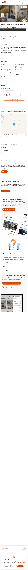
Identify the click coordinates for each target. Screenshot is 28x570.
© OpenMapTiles (15, 134)
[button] (15, 2)
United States (12, 111)
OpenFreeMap (8, 134)
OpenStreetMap (5, 136)
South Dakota (19, 111)
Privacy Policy (21, 562)
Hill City (25, 111)
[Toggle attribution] (25, 135)
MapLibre (4, 134)
